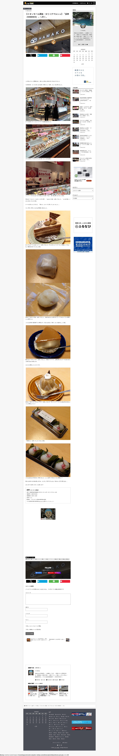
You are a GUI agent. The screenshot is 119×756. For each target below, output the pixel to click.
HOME (26, 705)
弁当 (55, 734)
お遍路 (63, 716)
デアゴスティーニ (60, 726)
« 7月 (36, 726)
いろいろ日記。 (57, 747)
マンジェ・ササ (52, 730)
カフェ (51, 722)
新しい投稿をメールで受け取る (34, 629)
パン (51, 728)
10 (74, 56)
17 (74, 58)
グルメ (29, 705)
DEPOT (64, 714)
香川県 (55, 738)
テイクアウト (57, 724)
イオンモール (39, 559)
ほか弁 (57, 718)
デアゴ (63, 724)
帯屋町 (51, 734)
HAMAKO (28, 559)
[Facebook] (87, 3)
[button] (94, 3)
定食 (67, 732)
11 (77, 56)
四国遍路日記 (75, 3)
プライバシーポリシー (56, 742)
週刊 (51, 738)
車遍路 (67, 736)
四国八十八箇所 (62, 732)
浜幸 (61, 559)
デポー (66, 726)
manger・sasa (52, 716)
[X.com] (89, 3)
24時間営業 (52, 714)
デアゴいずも (52, 726)
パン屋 (55, 728)
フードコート (60, 728)
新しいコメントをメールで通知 (34, 626)
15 (89, 56)
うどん (58, 716)
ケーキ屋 (60, 722)
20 (83, 58)
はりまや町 (52, 718)
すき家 (68, 716)
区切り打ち (65, 730)
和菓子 (57, 559)
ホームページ (41, 501)
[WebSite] (37, 679)
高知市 (63, 738)
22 (89, 58)
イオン (33, 559)
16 (92, 56)
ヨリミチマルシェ (51, 559)
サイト (27, 619)
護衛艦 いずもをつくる (60, 736)
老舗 (64, 559)
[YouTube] (51, 573)
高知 (68, 559)
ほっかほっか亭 (63, 718)
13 (83, 56)
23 (92, 58)
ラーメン (59, 730)
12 (80, 56)
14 (86, 56)
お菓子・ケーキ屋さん (27, 8)
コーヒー (66, 722)
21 (86, 58)
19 (80, 58)
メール (28, 613)
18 (77, 58)
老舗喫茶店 (52, 736)
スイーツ (51, 724)
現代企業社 (64, 734)
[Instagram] (91, 3)
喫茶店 (56, 732)
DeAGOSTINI (58, 714)
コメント (28, 592)
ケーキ (44, 559)
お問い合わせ (83, 3)
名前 (27, 607)
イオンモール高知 (64, 720)
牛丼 (59, 734)
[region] (48, 68)
